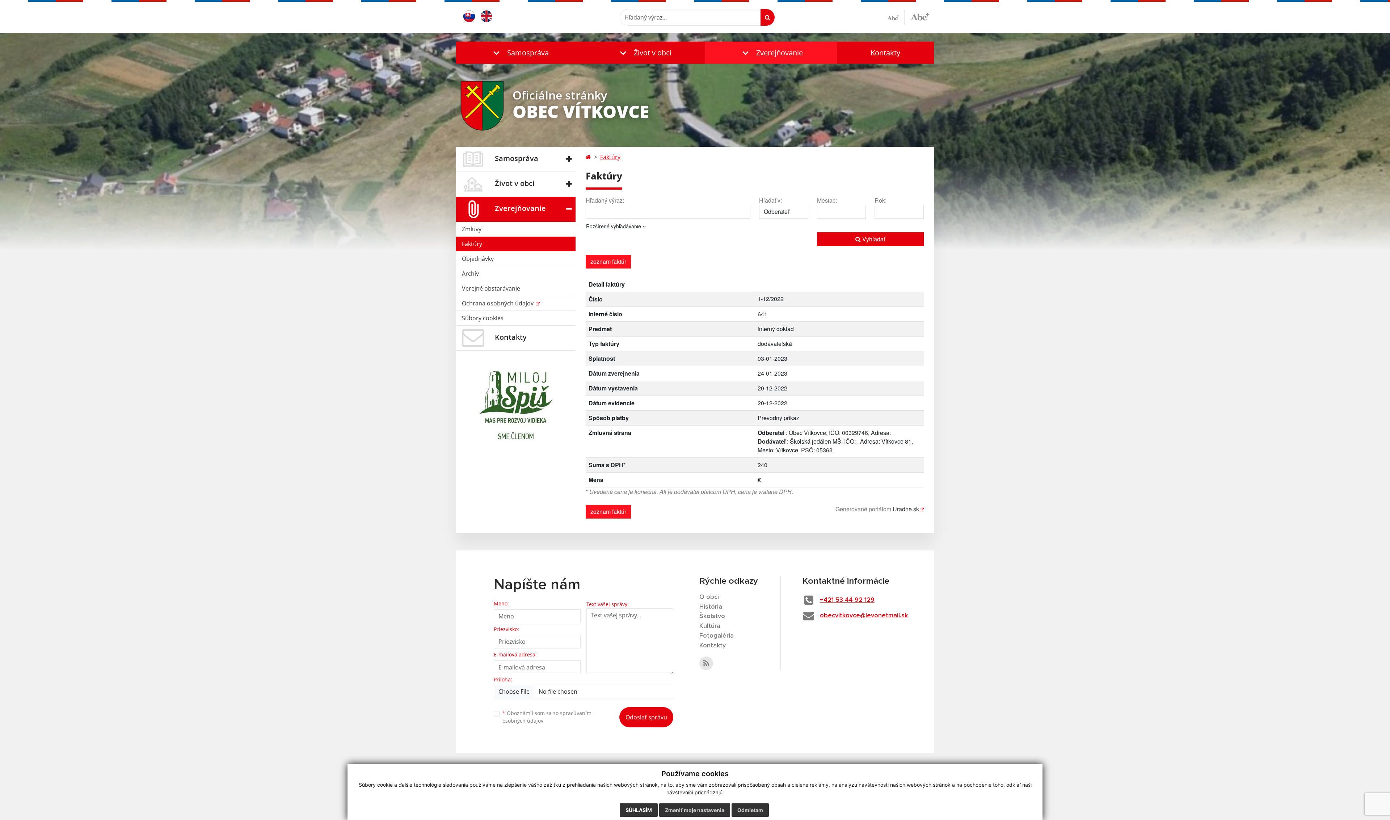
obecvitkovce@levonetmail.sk (864, 615)
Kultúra (709, 626)
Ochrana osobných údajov (498, 303)
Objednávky (478, 259)
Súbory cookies (483, 318)
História (710, 607)
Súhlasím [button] (639, 810)
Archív (470, 274)
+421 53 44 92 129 (847, 600)
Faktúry (472, 244)
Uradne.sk (906, 509)
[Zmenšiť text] (896, 17)
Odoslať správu (646, 717)
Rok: (880, 200)
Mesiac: (827, 200)
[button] (519, 53)
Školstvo (712, 616)
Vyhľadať (873, 239)
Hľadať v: (770, 200)
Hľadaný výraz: (605, 200)
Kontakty (885, 53)
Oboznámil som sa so (546, 717)
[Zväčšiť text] (920, 16)
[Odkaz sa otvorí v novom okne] (706, 663)
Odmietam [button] (750, 810)
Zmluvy (471, 229)
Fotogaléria (716, 636)
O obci (709, 597)
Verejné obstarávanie (491, 288)
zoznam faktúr (608, 261)
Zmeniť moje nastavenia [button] (694, 810)
